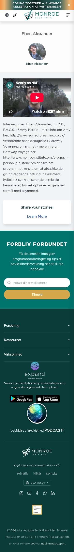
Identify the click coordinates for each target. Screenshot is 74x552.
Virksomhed (13, 354)
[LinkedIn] (53, 493)
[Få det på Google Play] (21, 399)
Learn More (37, 216)
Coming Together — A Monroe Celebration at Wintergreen (36, 5)
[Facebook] (37, 493)
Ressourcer (12, 340)
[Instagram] (21, 493)
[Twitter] (45, 493)
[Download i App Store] (48, 399)
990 (33, 543)
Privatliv (22, 473)
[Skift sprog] (7, 15)
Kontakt (51, 473)
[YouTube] (29, 493)
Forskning (12, 325)
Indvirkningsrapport (53, 543)
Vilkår (37, 473)
